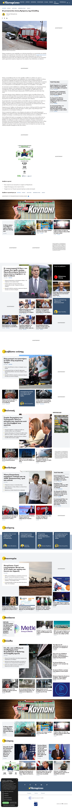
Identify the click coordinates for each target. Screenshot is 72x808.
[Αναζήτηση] (69, 2)
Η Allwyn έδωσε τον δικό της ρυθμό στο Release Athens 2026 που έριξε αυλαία (62, 232)
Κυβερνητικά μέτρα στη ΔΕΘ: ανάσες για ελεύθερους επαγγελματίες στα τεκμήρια (26, 311)
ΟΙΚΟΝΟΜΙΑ (56, 95)
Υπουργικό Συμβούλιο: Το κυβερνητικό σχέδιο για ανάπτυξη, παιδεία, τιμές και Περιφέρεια (26, 327)
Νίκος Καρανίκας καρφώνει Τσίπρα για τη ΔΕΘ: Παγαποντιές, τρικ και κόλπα (14, 477)
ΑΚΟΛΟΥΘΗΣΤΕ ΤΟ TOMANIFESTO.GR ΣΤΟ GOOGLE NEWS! (14, 196)
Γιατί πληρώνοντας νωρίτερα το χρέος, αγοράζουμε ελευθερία (27, 535)
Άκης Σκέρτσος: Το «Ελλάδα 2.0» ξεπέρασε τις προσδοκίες (9, 326)
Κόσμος (8, 741)
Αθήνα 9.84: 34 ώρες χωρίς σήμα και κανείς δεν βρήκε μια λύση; (26, 460)
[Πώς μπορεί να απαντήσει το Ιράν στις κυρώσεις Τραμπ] (35, 371)
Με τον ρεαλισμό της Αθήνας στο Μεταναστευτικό (60, 301)
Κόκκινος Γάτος (62, 277)
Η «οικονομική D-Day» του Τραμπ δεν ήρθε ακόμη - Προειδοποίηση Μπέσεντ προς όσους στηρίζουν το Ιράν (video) (58, 108)
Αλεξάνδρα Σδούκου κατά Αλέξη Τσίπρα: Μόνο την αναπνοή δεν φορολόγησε (61, 294)
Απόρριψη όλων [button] (13, 802)
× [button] (16, 779)
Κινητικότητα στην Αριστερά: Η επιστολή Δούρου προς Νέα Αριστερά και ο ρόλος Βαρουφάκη (10, 518)
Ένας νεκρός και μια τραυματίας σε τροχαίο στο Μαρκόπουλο (18, 184)
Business (9, 617)
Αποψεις (28, 2)
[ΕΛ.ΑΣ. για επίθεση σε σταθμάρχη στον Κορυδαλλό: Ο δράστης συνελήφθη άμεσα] (35, 660)
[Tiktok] (46, 784)
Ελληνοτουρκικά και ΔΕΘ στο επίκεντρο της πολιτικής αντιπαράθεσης (9, 401)
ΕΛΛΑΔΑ (41, 233)
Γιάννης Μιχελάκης (46, 545)
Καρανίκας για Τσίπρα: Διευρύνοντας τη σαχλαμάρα (15, 490)
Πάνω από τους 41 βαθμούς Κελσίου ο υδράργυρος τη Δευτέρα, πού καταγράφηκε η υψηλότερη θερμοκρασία (60, 655)
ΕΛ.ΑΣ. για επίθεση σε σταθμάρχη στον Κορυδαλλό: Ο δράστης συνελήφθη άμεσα (14, 650)
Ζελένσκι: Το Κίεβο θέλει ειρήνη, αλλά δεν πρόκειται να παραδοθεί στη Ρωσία (61, 772)
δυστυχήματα (43, 54)
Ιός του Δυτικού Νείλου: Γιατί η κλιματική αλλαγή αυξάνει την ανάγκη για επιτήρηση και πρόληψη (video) (27, 691)
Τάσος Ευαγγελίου (28, 403)
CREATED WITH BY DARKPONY (62, 803)
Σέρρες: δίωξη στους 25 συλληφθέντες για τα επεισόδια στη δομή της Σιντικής (44, 690)
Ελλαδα (46, 2)
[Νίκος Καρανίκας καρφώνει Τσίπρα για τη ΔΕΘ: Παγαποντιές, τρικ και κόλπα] (35, 487)
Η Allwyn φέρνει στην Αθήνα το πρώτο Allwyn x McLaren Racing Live (8, 228)
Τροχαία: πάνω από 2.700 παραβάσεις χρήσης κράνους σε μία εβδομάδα (9, 690)
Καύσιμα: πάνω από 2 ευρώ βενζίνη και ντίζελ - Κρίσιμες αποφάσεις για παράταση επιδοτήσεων (43, 608)
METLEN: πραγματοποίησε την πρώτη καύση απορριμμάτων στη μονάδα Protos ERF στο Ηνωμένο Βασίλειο (8, 627)
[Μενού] (67, 2)
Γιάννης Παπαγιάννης (11, 14)
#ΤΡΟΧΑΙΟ (9, 8)
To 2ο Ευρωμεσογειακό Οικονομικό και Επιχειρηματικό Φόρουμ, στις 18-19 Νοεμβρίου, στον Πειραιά (27, 608)
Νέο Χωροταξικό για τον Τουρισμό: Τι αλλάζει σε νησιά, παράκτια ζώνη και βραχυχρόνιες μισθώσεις (43, 460)
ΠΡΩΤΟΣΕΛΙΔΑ (63, 2)
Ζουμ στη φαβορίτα (60, 266)
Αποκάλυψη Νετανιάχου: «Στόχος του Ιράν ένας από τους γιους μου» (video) (43, 327)
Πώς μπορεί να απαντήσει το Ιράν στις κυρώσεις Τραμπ (15, 360)
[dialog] (9, 792)
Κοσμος (51, 2)
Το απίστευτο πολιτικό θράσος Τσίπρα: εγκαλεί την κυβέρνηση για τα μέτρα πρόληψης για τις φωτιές (27, 518)
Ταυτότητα (36, 793)
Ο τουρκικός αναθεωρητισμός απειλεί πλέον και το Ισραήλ (44, 536)
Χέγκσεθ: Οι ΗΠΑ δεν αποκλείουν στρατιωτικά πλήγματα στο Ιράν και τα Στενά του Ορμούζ (8, 751)
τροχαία (38, 54)
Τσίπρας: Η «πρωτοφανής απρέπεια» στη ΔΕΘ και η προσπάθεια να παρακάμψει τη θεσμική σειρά (44, 311)
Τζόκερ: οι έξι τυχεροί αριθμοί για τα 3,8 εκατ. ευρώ (44, 231)
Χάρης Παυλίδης (62, 311)
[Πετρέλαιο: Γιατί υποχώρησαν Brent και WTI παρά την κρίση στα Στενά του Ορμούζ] (35, 578)
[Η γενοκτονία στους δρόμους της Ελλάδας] (2, 18)
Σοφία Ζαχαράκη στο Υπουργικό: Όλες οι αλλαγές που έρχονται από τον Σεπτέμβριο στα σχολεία (58, 86)
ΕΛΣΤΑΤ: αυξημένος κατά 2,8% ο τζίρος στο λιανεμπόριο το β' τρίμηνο (44, 632)
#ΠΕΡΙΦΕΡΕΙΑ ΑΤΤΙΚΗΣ (21, 8)
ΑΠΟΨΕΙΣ (4, 8)
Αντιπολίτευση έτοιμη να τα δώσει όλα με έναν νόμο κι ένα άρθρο (26, 394)
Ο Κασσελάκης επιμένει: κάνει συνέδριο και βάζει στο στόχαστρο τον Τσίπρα (43, 517)
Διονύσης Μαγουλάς (27, 546)
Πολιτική (9, 410)
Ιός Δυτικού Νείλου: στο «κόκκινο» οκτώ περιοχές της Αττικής (60, 664)
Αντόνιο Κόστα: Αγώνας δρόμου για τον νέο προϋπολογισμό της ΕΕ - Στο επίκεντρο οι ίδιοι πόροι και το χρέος (42, 751)
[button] (9, 805)
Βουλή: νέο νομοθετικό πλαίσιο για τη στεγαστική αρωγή (10, 459)
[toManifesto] (11, 2)
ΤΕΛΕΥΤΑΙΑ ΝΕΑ (54, 82)
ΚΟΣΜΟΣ (55, 103)
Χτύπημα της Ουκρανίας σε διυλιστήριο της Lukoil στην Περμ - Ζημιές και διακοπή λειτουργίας (26, 773)
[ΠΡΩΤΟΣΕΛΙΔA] (61, 423)
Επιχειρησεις (40, 2)
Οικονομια (33, 2)
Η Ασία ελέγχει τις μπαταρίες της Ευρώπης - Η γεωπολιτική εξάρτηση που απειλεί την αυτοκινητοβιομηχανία (43, 402)
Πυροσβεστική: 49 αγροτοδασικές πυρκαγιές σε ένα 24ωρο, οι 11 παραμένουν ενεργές (60, 646)
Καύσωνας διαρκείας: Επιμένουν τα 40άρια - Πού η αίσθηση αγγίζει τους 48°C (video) (61, 677)
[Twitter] (35, 784)
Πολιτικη (22, 2)
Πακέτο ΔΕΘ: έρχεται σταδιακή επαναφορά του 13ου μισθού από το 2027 (61, 604)
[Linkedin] (6, 18)
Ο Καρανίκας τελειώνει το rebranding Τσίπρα (13, 484)
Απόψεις (9, 527)
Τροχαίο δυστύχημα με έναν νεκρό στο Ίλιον (14, 186)
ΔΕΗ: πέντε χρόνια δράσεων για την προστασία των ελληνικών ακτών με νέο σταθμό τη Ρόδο (62, 632)
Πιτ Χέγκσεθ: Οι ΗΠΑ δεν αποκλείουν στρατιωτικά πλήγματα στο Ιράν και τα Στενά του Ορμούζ (58, 100)
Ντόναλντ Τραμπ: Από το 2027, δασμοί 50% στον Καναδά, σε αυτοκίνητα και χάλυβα (44, 772)
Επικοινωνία (43, 793)
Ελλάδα (8, 641)
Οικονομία (10, 558)
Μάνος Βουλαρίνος (11, 545)
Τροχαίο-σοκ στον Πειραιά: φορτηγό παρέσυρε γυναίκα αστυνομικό (19, 189)
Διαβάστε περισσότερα (11, 789)
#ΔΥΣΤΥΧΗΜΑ (14, 8)
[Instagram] (30, 784)
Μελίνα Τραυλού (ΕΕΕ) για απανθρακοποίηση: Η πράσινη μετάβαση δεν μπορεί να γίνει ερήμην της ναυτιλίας (9, 608)
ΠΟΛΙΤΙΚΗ (56, 89)
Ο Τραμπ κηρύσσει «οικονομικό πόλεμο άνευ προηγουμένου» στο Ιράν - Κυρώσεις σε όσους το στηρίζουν (14, 285)
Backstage (10, 467)
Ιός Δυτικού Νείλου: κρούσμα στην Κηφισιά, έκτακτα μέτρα (60, 670)
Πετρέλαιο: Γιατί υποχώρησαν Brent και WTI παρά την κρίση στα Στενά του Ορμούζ (58, 93)
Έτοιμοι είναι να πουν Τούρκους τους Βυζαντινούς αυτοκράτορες (9, 536)
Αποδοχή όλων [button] (6, 802)
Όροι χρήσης (29, 793)
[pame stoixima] (36, 209)
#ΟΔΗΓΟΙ (28, 8)
